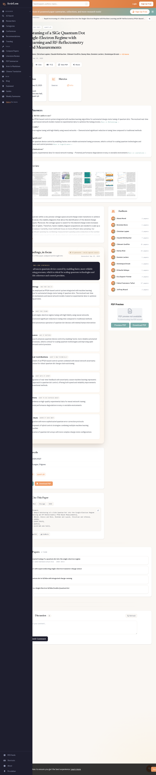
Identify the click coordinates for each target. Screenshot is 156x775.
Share (77, 65)
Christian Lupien (43, 54)
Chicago (42, 504)
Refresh (133, 616)
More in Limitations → (137, 153)
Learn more (76, 769)
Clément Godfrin (74, 54)
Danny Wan (85, 54)
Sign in (8, 102)
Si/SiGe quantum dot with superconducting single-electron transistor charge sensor (50, 569)
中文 (51, 65)
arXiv (63, 562)
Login (134, 4)
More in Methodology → (110, 122)
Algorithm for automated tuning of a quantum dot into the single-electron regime (49, 559)
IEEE (50, 504)
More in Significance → (62, 144)
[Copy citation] (98, 510)
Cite (39, 65)
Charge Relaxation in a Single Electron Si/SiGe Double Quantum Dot (44, 588)
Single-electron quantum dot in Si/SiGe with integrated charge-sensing (45, 578)
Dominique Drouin (112, 54)
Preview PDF (120, 325)
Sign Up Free (146, 4)
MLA (34, 504)
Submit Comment (38, 639)
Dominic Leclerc (97, 54)
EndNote (46, 534)
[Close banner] (152, 11)
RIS (35, 534)
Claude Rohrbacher (58, 54)
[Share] (149, 18)
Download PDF (45, 484)
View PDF (64, 65)
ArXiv (71, 85)
